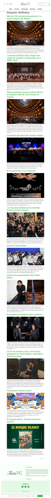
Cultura (16, 9)
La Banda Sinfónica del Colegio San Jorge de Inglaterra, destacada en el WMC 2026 (24, 58)
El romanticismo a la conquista (21, 171)
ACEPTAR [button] (40, 495)
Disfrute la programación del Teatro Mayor (23, 276)
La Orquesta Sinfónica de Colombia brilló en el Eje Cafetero (23, 209)
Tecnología (24, 9)
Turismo (39, 9)
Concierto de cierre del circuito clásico (25, 135)
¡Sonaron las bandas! (16, 245)
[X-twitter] (8, 4)
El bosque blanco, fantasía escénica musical (23, 420)
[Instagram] (5, 4)
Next (42, 458)
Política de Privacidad (25, 491)
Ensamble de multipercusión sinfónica (24, 314)
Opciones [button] (34, 496)
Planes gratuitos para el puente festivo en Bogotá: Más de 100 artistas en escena (25, 94)
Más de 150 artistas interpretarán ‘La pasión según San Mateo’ (24, 17)
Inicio (10, 9)
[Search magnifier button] (49, 4)
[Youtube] (11, 4)
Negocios (32, 9)
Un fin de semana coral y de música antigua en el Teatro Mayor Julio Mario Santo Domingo (25, 353)
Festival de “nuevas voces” (19, 390)
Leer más (28, 496)
